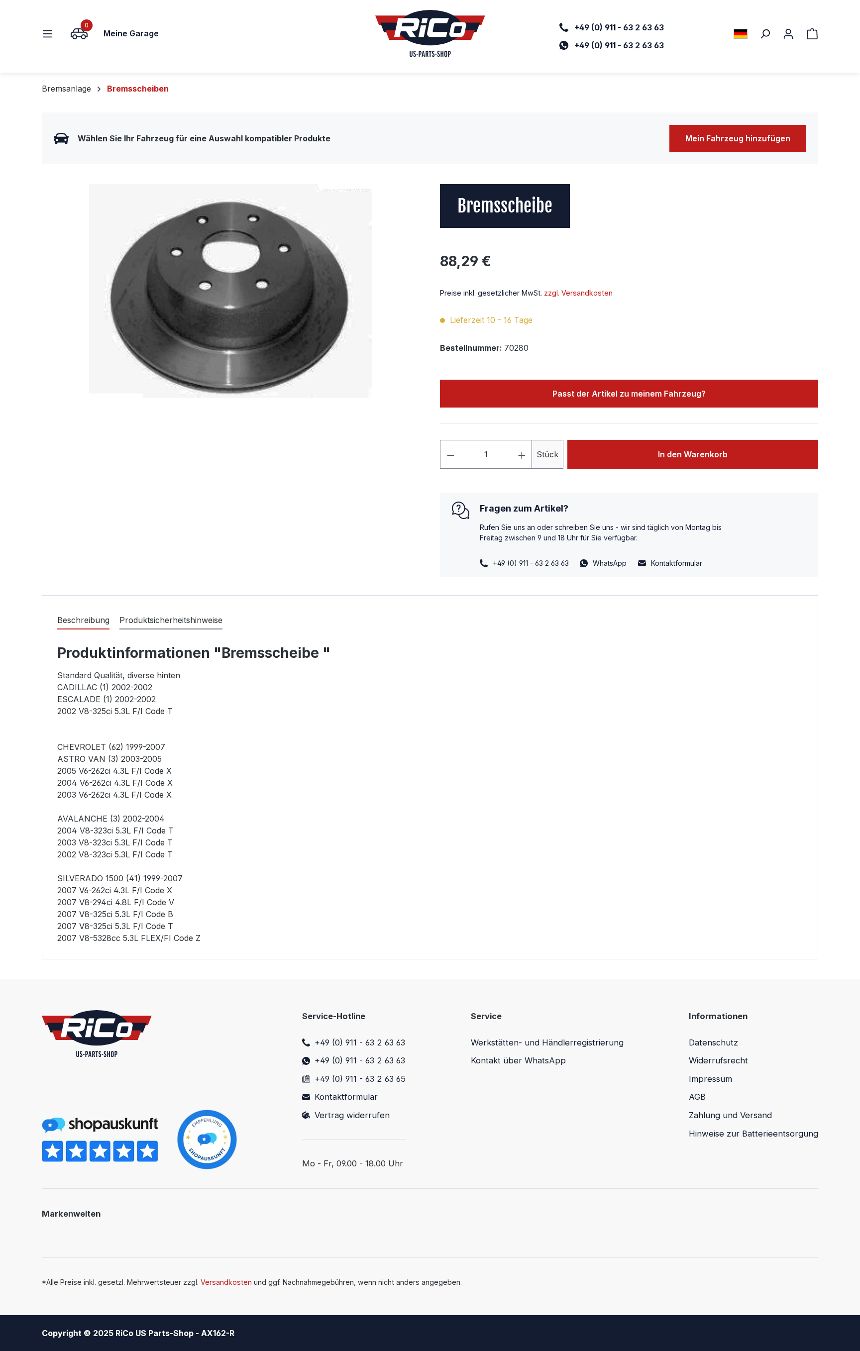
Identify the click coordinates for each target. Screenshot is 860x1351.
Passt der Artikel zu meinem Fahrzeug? (629, 394)
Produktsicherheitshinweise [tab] (170, 620)
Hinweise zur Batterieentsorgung (753, 1134)
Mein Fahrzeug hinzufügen (737, 138)
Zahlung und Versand (730, 1115)
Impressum (710, 1079)
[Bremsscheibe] (231, 291)
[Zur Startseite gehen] (430, 33)
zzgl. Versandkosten (578, 293)
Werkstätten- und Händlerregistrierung (547, 1042)
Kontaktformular (676, 563)
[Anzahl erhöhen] (522, 454)
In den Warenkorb (693, 454)
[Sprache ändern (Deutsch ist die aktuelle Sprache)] (740, 33)
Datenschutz (713, 1042)
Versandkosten (226, 1282)
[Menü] (50, 33)
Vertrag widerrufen (352, 1115)
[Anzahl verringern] (450, 454)
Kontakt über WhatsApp (518, 1060)
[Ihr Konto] (788, 33)
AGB (697, 1097)
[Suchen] (764, 33)
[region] (231, 291)
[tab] (83, 620)
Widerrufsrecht (718, 1060)
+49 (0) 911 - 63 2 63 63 (360, 1042)
